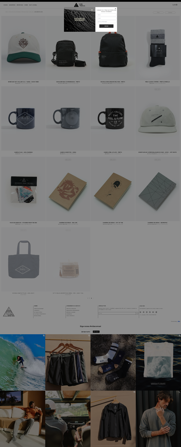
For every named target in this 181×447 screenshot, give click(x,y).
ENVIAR (106, 26)
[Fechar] (115, 8)
